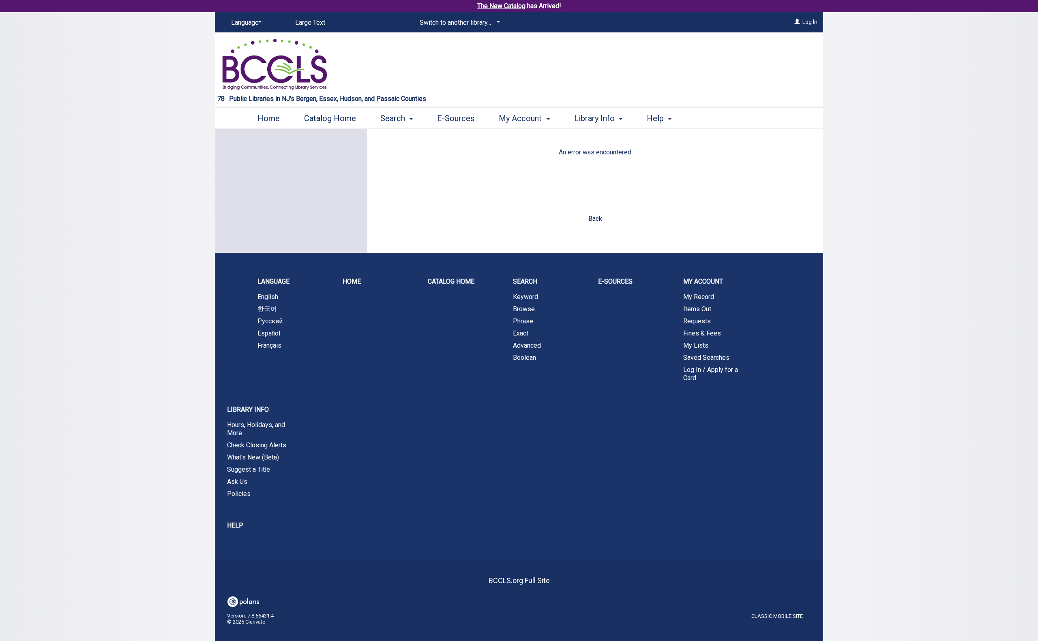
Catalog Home (330, 118)
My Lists (695, 345)
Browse (524, 309)
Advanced (527, 345)
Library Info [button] (595, 118)
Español (268, 333)
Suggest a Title (248, 469)
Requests (697, 321)
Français (269, 345)
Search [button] (393, 118)
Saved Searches (706, 357)
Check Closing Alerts (256, 445)
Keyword (525, 297)
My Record (698, 297)
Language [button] (273, 281)
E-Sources (455, 118)
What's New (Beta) (253, 457)
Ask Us (237, 481)
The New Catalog (501, 6)
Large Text (310, 22)
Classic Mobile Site (777, 616)
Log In (809, 22)
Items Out (697, 309)
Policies (239, 494)
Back (595, 218)
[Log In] (797, 22)
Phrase (523, 321)
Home (268, 118)
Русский (270, 321)
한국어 (267, 309)
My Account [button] (521, 118)
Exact (520, 333)
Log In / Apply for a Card (710, 374)
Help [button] (656, 118)
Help (235, 525)
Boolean (524, 357)
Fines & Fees (702, 333)
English (267, 297)
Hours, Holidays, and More (256, 429)
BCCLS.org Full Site (519, 580)
